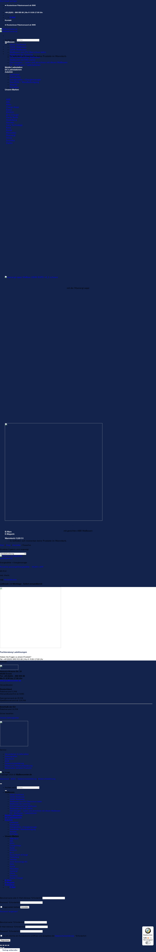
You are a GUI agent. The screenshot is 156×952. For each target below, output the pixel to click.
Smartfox (14, 876)
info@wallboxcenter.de (10, 681)
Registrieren (5, 940)
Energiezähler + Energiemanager (25, 80)
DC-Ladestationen (13, 70)
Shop (8, 545)
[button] (9, 49)
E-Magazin (10, 534)
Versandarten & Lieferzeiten (17, 754)
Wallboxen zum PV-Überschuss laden (28, 52)
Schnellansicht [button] (6, 558)
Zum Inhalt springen (8, 1)
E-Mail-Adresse (12, 927)
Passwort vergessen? (9, 912)
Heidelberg (14, 857)
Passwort (10, 902)
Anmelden (24, 907)
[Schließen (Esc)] (8, 945)
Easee (12, 848)
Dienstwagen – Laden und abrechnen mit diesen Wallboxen (38, 62)
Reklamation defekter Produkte (18, 768)
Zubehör (9, 72)
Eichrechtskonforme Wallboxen (25, 57)
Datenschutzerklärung (14, 763)
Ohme (12, 873)
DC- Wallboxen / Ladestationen (25, 65)
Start (2, 545)
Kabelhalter (15, 77)
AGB (7, 761)
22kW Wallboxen (18, 50)
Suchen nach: (10, 40)
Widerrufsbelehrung (46, 779)
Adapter (14, 85)
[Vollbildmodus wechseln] (3, 945)
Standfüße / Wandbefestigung (24, 82)
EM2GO (13, 850)
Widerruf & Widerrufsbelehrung (18, 766)
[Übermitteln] (6, 43)
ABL (11, 841)
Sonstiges (14, 87)
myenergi (14, 871)
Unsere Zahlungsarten (9, 718)
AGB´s (13, 779)
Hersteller (16, 545)
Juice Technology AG (18, 862)
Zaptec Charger (16, 878)
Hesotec (13, 859)
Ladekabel (15, 75)
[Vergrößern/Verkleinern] (1, 945)
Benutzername (12, 922)
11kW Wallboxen (18, 47)
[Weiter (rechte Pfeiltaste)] (3, 947)
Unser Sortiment (18, 45)
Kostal (12, 866)
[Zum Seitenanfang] (1, 783)
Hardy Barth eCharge (19, 855)
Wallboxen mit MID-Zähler (23, 60)
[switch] (148, 942)
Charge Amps (15, 846)
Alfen (12, 843)
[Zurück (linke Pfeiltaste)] (1, 947)
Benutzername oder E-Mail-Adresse (21, 898)
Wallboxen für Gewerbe (21, 55)
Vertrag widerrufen (9, 950)
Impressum (9, 759)
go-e (12, 852)
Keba (12, 864)
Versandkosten (10, 580)
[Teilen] (6, 945)
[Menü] (152, 927)
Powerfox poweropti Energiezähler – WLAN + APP (21, 567)
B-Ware (8, 532)
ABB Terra (14, 839)
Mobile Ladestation (13, 67)
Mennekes (14, 869)
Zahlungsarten (11, 756)
